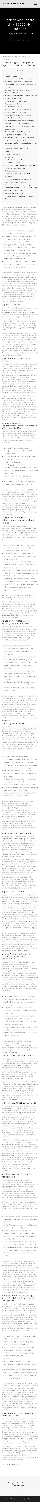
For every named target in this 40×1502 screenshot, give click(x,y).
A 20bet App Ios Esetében (14, 160)
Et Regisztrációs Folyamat (14, 171)
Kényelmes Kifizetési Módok (15, 190)
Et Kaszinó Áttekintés (13, 154)
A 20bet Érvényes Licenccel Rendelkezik (20, 118)
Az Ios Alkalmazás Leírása (15, 193)
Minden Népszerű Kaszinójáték (17, 101)
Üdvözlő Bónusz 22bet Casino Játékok (19, 79)
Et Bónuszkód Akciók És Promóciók (18, 115)
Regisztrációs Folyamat (13, 104)
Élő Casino (9, 157)
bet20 (4, 330)
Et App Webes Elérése (13, 163)
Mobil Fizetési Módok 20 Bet (15, 112)
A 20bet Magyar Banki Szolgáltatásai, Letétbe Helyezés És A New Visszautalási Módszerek (20, 84)
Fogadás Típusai (11, 76)
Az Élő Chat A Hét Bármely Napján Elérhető (21, 96)
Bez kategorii (14, 1464)
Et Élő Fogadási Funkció (14, 98)
